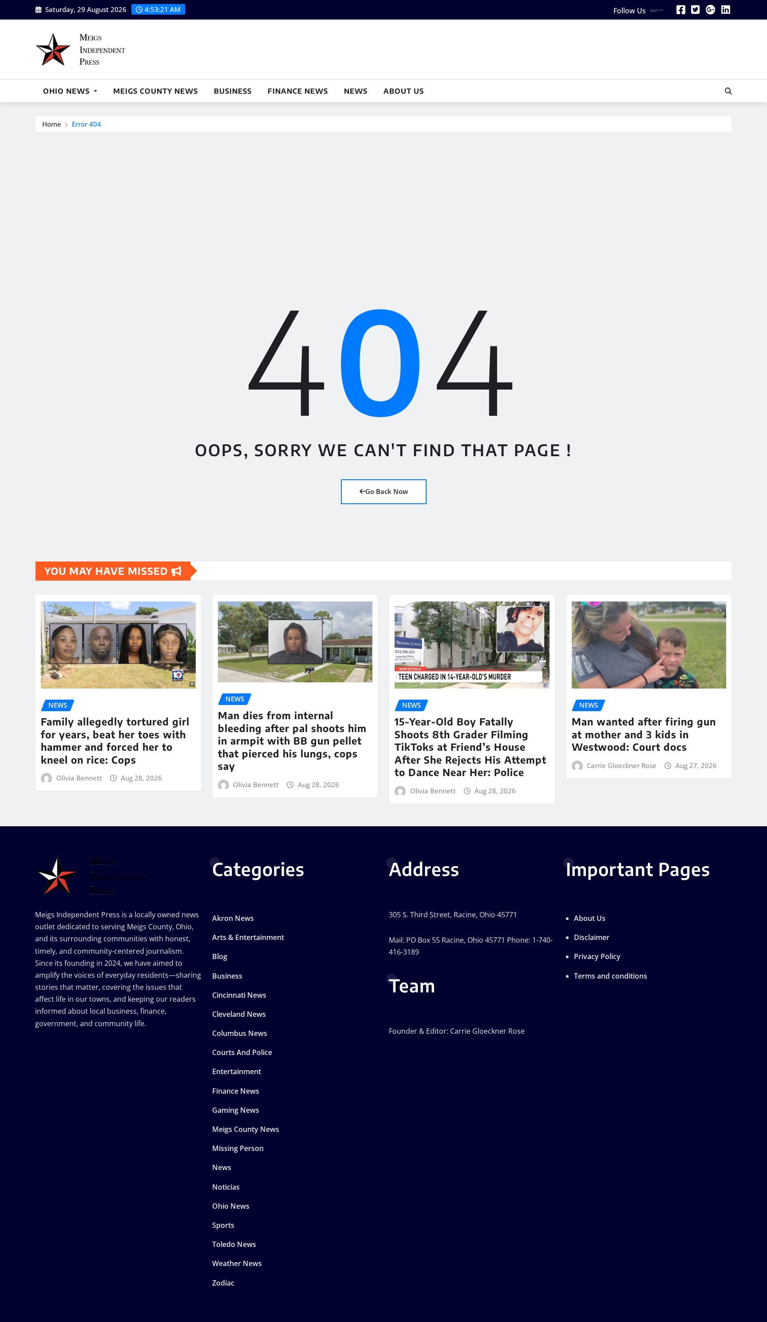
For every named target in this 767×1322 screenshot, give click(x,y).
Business (233, 91)
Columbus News (239, 1033)
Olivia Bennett (79, 777)
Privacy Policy (597, 956)
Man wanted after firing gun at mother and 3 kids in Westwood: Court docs (644, 734)
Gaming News (235, 1110)
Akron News (233, 918)
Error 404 (86, 123)
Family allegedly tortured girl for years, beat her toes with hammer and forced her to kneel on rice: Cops (115, 740)
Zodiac (223, 1283)
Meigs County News (155, 91)
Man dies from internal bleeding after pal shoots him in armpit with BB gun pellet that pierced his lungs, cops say (292, 740)
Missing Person (238, 1148)
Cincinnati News (239, 995)
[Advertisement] (383, 199)
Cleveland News (239, 1014)
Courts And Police (242, 1052)
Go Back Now (386, 491)
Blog (219, 956)
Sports (223, 1225)
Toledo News (234, 1244)
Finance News (298, 91)
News (356, 91)
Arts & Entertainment (248, 937)
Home (51, 123)
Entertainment (236, 1071)
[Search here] (728, 91)
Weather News (237, 1263)
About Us (404, 91)
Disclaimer (591, 937)
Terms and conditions (610, 976)
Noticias (226, 1187)
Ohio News (67, 91)
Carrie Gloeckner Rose (621, 765)
